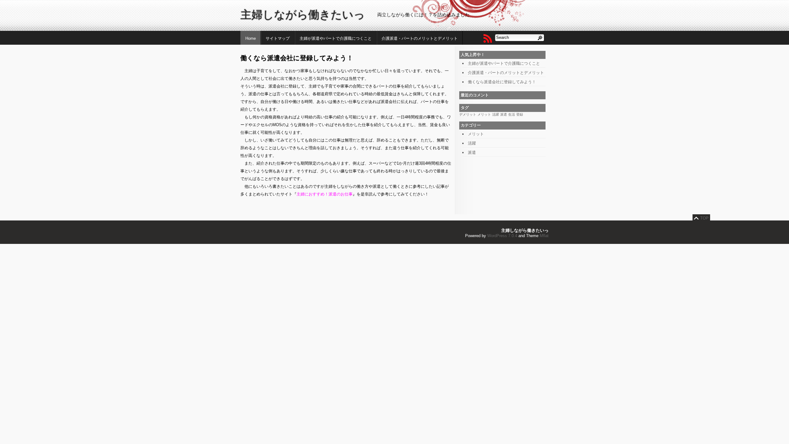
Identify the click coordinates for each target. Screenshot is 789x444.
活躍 (495, 114)
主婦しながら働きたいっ (302, 14)
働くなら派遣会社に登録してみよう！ (502, 82)
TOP (704, 218)
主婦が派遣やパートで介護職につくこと (336, 38)
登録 (519, 114)
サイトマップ (278, 38)
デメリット (467, 114)
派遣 (503, 114)
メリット (484, 114)
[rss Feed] (487, 38)
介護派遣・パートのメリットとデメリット (420, 38)
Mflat (544, 235)
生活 (511, 114)
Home (250, 38)
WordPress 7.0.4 (502, 235)
